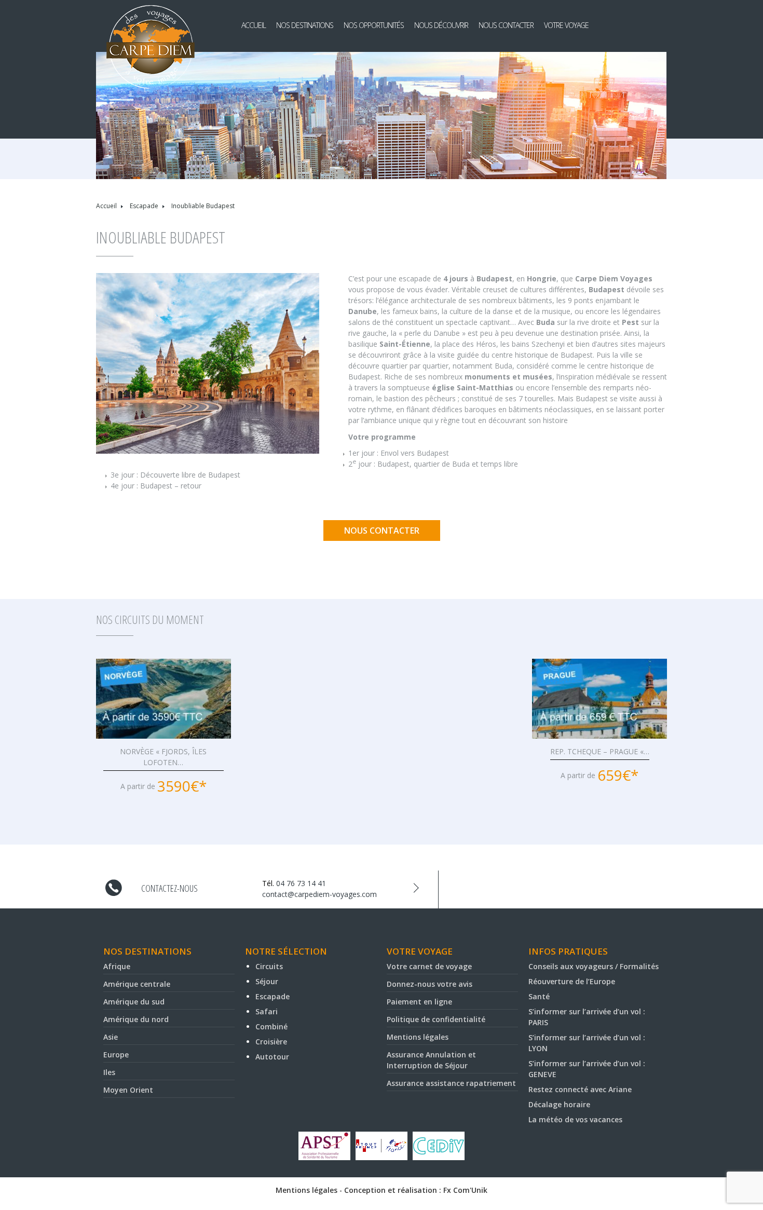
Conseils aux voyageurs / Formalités (593, 966)
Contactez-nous (169, 888)
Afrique (116, 966)
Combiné (271, 1026)
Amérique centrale (136, 984)
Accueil (253, 25)
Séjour (266, 981)
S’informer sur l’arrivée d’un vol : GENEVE (586, 1068)
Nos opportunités (374, 25)
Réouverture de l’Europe (571, 981)
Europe (116, 1054)
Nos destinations (304, 25)
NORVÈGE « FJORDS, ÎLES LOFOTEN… (163, 756)
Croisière (271, 1041)
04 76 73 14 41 (301, 883)
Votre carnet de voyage (429, 966)
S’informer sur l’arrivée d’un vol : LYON (586, 1042)
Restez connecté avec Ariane (580, 1089)
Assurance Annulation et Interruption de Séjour (431, 1060)
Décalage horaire (559, 1104)
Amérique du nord (136, 1019)
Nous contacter (506, 25)
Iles (109, 1072)
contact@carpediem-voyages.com (319, 894)
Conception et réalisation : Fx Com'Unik (415, 1190)
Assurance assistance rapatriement (451, 1083)
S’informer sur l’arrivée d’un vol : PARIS (586, 1017)
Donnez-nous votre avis (429, 984)
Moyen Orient (128, 1090)
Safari (266, 1011)
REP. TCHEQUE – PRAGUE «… (599, 751)
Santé (539, 996)
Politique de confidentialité (436, 1019)
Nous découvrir (441, 25)
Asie (110, 1037)
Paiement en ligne (419, 1002)
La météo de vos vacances (575, 1119)
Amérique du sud (134, 1002)
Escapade (144, 205)
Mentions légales (417, 1037)
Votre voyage (566, 25)
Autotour (272, 1057)
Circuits (269, 966)
